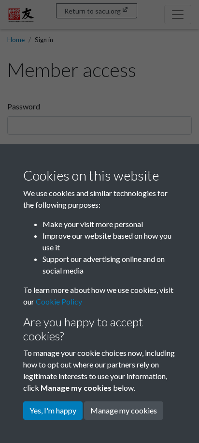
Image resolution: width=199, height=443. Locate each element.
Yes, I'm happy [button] (52, 410)
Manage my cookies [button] (123, 410)
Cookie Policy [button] (59, 301)
